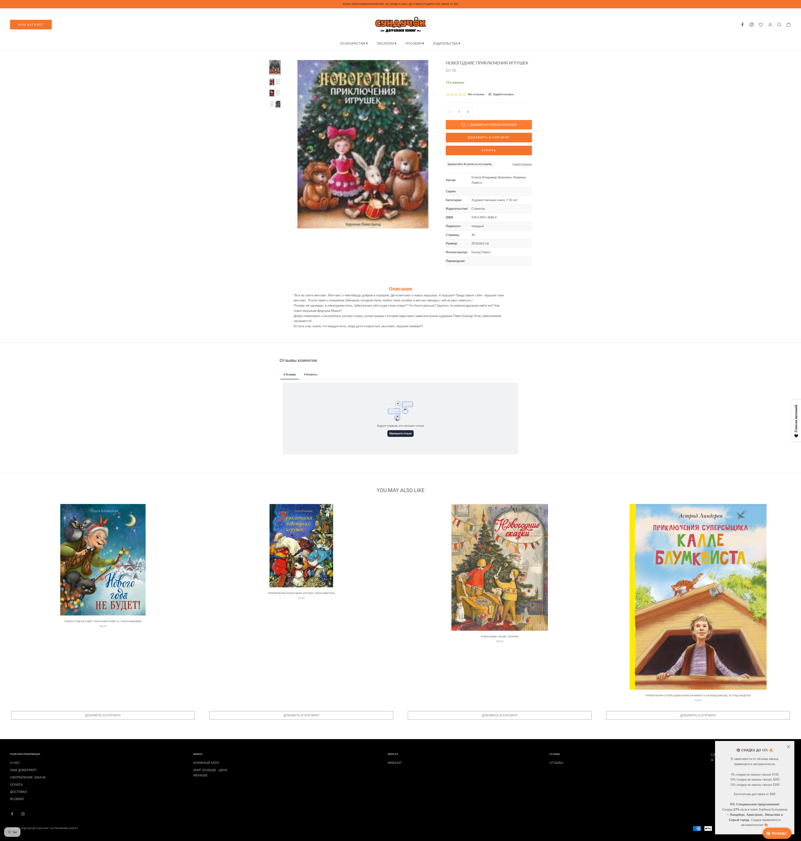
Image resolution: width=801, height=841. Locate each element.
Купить (488, 150)
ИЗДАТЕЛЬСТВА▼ (447, 43)
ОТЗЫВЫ (556, 763)
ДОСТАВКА (18, 792)
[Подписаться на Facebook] (12, 814)
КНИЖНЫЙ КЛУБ (206, 763)
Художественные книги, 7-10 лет (494, 200)
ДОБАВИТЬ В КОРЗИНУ (103, 715)
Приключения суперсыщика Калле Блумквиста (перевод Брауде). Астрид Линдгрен (698, 695)
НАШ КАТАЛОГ (31, 24)
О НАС (15, 763)
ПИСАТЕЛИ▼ (387, 43)
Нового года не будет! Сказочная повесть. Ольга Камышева (103, 621)
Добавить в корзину (489, 137)
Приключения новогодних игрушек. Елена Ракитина (301, 593)
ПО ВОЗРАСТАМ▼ (354, 43)
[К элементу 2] (275, 82)
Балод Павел (481, 252)
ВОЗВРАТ (17, 799)
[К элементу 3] (275, 93)
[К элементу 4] (275, 104)
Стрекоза (478, 209)
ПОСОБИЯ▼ (415, 43)
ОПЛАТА (16, 785)
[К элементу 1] (275, 67)
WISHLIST (395, 763)
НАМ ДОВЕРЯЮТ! (23, 770)
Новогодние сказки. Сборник (500, 636)
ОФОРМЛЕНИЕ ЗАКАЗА (28, 777)
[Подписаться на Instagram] (23, 814)
